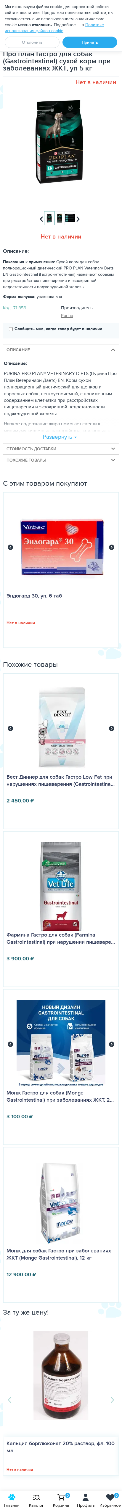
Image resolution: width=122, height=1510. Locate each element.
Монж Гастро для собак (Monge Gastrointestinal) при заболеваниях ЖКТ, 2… (60, 1096)
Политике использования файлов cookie (54, 28)
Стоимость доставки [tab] (31, 449)
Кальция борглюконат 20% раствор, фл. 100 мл (61, 1447)
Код (6, 308)
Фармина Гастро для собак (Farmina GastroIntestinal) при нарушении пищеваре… (61, 938)
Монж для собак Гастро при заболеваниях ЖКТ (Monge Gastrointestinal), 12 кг (59, 1254)
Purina (67, 315)
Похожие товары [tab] (26, 460)
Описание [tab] (18, 350)
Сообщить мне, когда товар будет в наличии (58, 329)
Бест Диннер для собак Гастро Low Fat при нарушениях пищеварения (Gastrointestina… (61, 780)
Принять (90, 42)
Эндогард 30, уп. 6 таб (34, 595)
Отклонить (32, 42)
